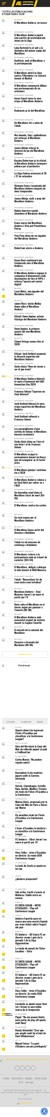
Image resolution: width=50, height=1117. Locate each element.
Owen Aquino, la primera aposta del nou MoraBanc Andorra (27, 331)
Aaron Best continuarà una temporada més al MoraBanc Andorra (29, 263)
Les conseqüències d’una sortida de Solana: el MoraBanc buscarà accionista (30, 431)
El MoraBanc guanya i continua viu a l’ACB (30, 471)
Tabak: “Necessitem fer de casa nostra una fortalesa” (28, 581)
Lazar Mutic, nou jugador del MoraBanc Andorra (29, 292)
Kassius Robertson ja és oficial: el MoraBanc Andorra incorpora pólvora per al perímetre (30, 163)
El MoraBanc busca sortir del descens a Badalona (29, 531)
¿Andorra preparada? (26, 879)
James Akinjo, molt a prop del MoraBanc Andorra (29, 200)
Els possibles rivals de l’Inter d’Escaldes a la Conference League (30, 818)
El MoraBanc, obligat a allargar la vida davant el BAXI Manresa (30, 568)
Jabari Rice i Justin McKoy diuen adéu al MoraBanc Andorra (27, 306)
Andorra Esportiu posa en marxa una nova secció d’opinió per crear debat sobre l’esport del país (31, 923)
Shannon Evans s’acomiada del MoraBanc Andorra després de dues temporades (30, 188)
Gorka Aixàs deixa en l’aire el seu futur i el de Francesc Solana (29, 444)
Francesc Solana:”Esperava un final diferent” (29, 393)
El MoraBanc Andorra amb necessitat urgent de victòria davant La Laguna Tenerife (29, 620)
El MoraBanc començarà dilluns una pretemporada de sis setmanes (30, 88)
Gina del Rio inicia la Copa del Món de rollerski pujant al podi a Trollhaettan (31, 749)
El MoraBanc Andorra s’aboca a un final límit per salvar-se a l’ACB (30, 482)
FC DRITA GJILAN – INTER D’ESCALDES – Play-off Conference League (28, 908)
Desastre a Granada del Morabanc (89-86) (26, 643)
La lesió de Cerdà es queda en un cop (30, 867)
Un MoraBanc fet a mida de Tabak (28, 124)
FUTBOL (6, 1078)
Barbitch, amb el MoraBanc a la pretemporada (29, 62)
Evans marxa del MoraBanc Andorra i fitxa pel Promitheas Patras (30, 225)
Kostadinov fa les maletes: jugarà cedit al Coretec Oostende (29, 775)
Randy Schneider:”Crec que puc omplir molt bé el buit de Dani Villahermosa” (30, 1033)
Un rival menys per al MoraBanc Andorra (25, 519)
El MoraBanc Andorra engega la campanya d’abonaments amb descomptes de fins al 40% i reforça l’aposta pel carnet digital (30, 279)
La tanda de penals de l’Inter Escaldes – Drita (30, 949)
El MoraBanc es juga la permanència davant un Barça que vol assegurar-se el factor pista (30, 458)
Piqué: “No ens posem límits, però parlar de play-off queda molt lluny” (30, 1020)
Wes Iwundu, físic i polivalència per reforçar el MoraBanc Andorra (30, 138)
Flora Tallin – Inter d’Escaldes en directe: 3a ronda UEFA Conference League (30, 855)
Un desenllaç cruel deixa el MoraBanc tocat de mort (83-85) (29, 495)
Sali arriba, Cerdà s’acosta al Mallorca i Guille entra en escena (30, 895)
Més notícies (25, 654)
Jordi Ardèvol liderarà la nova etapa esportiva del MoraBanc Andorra (29, 406)
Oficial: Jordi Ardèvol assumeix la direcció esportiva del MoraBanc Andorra (30, 356)
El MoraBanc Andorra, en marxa (30, 22)
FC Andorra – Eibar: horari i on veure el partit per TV (31, 840)
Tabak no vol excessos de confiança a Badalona (27, 543)
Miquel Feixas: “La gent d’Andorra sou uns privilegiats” (31, 1044)
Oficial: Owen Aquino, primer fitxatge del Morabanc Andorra (30, 317)
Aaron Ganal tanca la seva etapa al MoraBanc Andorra (28, 99)
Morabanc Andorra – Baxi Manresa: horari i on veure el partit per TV (29, 594)
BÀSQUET (18, 20)
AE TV (21, 1082)
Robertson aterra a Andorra (28, 248)
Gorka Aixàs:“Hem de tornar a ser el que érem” (29, 368)
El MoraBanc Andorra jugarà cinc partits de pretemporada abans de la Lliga (29, 38)
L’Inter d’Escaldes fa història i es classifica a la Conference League (30, 831)
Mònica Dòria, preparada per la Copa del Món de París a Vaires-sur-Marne (31, 804)
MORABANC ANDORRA (23, 32)
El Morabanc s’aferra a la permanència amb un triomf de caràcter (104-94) (30, 557)
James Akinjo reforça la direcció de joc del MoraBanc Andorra (29, 150)
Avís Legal (29, 1082)
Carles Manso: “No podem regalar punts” (28, 761)
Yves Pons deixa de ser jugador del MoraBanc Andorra (30, 237)
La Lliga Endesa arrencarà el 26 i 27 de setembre (30, 174)
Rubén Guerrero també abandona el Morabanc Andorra (30, 212)
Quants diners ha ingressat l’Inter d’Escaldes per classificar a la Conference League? (29, 734)
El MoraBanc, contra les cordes (30, 505)
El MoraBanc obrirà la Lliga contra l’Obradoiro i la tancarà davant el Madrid (30, 75)
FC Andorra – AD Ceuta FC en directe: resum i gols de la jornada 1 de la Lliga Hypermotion (30, 938)
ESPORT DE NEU (41, 1078)
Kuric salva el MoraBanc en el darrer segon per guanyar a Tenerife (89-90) (29, 607)
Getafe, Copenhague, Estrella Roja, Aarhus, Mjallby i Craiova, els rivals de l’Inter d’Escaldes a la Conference (31, 790)
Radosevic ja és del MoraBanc (29, 110)
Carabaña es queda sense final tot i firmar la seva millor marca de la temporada (31, 1006)
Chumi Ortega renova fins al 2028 (28, 343)
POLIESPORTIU (17, 1078)
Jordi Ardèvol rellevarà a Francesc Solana (26, 418)
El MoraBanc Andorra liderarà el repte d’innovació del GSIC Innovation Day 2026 (29, 381)
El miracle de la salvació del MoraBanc (28, 631)
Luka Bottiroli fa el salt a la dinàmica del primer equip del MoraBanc (30, 50)
